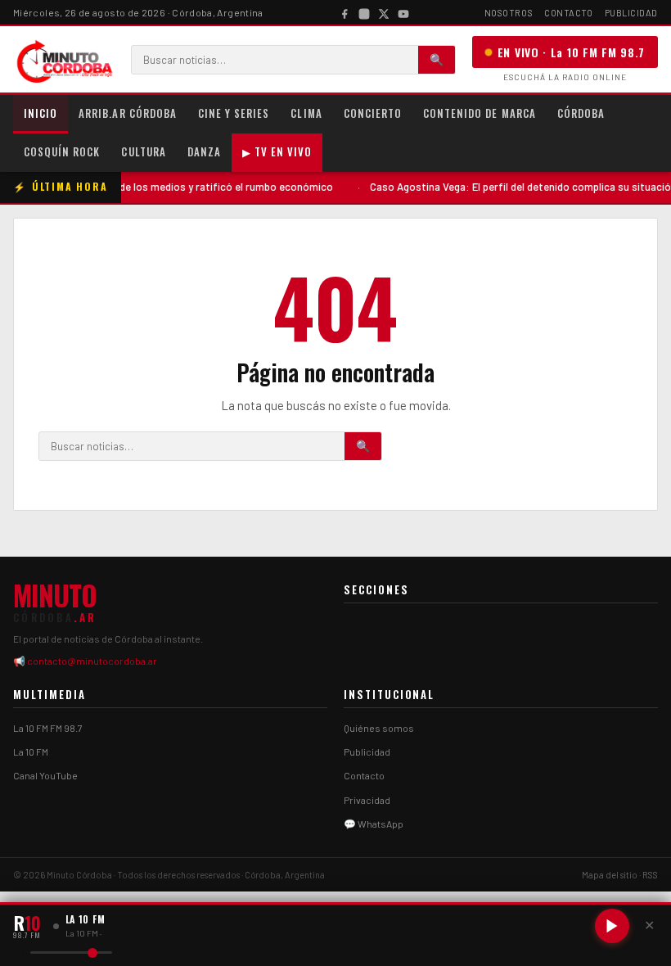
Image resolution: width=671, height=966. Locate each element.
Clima (306, 113)
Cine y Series (234, 113)
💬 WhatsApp (373, 823)
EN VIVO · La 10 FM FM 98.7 (571, 52)
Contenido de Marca (479, 113)
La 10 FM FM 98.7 (48, 728)
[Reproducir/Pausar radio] (612, 926)
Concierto (373, 113)
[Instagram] (364, 12)
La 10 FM (30, 751)
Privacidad (367, 800)
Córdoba (581, 113)
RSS (650, 874)
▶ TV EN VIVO (277, 151)
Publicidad (632, 12)
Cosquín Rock (62, 151)
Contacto (568, 12)
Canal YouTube (45, 775)
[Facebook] (344, 12)
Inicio (40, 113)
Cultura (143, 151)
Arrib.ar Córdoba (128, 113)
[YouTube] (403, 12)
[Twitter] (384, 12)
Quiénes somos (379, 728)
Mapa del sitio (609, 874)
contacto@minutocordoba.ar (92, 660)
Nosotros (508, 12)
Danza (204, 151)
